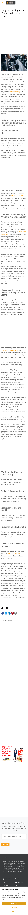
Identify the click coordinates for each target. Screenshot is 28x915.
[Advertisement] (14, 35)
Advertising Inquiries (6, 886)
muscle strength (15, 92)
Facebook (20, 882)
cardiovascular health (15, 553)
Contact (5, 882)
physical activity (17, 196)
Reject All (14, 911)
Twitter (20, 885)
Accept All (14, 903)
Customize (14, 907)
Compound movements (9, 350)
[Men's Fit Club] (10, 2)
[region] (14, 901)
